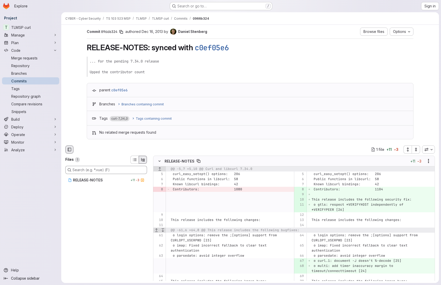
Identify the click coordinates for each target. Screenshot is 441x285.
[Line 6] (159, 179)
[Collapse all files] (416, 149)
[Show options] (428, 161)
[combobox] (428, 149)
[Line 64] (300, 235)
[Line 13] (300, 219)
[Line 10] (159, 219)
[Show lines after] (163, 230)
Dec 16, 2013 (152, 31)
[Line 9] (159, 214)
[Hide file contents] (159, 161)
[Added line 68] (300, 265)
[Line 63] (159, 255)
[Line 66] (300, 255)
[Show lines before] (159, 168)
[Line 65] (300, 245)
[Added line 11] (300, 204)
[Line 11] (159, 225)
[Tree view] (143, 160)
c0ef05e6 (212, 48)
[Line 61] (159, 235)
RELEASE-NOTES (179, 161)
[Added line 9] (300, 194)
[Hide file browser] (69, 149)
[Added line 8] (300, 189)
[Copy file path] (198, 161)
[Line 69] (300, 276)
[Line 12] (300, 214)
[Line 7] (159, 184)
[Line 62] (159, 245)
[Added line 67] (300, 260)
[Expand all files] (407, 149)
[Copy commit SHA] (121, 32)
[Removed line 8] (159, 189)
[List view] (134, 160)
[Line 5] (159, 174)
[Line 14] (300, 225)
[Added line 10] (300, 199)
